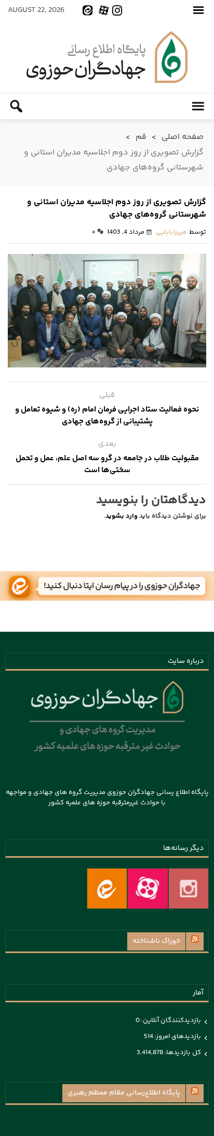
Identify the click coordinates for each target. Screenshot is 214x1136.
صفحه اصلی (183, 137)
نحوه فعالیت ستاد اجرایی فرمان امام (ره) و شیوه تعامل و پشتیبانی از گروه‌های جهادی (107, 416)
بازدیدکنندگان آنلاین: (170, 1020)
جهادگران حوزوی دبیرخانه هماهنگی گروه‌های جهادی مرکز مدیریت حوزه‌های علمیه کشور (107, 57)
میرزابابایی (171, 232)
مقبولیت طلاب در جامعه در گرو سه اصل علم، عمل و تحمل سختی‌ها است (107, 464)
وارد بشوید (121, 516)
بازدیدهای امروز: (177, 1036)
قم (141, 137)
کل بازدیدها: (182, 1052)
